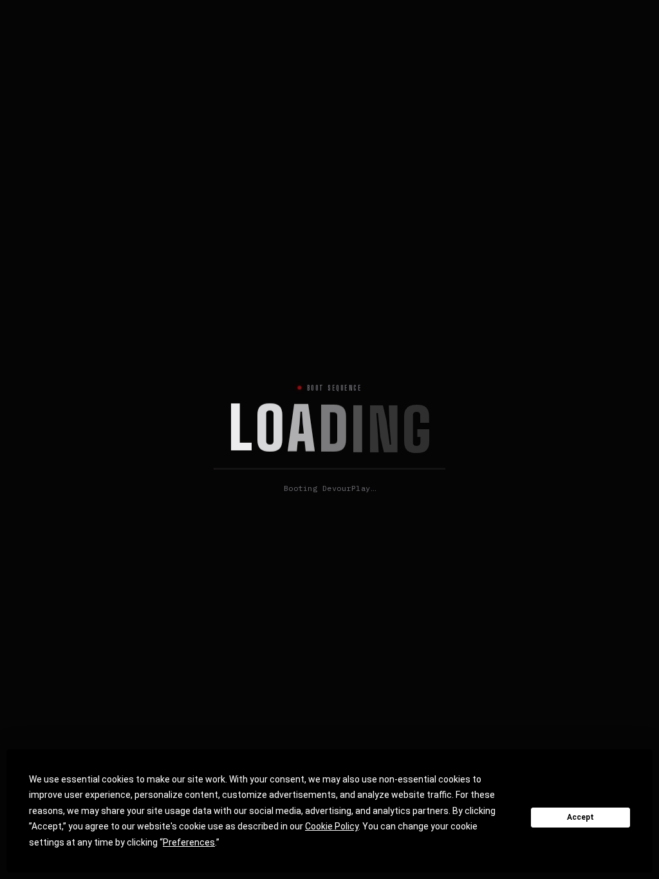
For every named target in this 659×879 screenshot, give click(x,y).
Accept (580, 817)
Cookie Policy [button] (331, 826)
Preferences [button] (189, 842)
